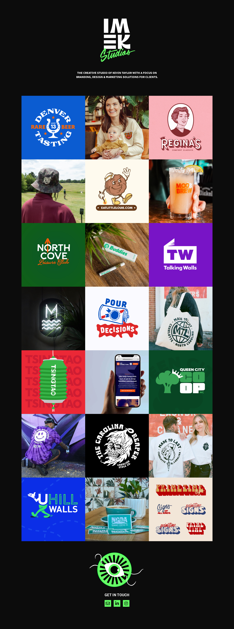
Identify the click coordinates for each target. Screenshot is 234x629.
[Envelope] (108, 603)
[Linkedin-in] (117, 603)
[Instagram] (126, 603)
